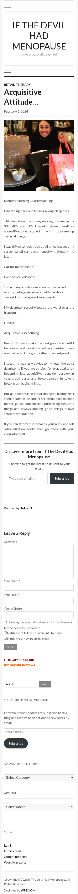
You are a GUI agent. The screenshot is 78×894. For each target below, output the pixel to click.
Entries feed (12, 851)
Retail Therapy (17, 84)
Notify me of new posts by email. (28, 638)
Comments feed (15, 856)
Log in (8, 845)
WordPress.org (15, 862)
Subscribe (62, 478)
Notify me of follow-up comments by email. (34, 633)
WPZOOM (28, 890)
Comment (10, 541)
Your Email (10, 594)
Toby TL (26, 508)
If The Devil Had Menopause (39, 35)
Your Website (13, 608)
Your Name (11, 581)
